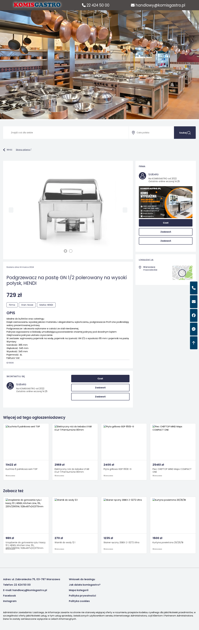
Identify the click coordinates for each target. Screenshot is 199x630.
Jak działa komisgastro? (84, 585)
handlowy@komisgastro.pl (160, 5)
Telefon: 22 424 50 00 (17, 585)
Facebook (9, 595)
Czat (100, 378)
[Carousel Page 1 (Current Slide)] (65, 251)
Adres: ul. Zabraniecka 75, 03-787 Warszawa (31, 579)
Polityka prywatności (82, 595)
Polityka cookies (79, 601)
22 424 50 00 (97, 5)
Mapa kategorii (78, 590)
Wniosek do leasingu (82, 579)
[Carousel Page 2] (70, 251)
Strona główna (23, 149)
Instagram (9, 601)
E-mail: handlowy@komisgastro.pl (25, 590)
